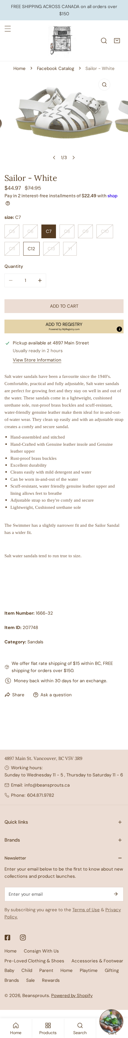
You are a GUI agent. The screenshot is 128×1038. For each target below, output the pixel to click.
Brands (11, 980)
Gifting (112, 970)
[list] (64, 120)
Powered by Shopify (72, 996)
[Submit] (116, 894)
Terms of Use (86, 910)
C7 (48, 231)
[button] (117, 40)
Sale (30, 980)
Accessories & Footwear (97, 961)
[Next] (73, 158)
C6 (30, 231)
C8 (67, 231)
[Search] (103, 40)
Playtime (89, 970)
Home (19, 68)
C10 (105, 231)
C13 (51, 249)
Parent (46, 970)
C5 (12, 231)
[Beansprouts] (62, 41)
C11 (12, 249)
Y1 (70, 249)
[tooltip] (119, 329)
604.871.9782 (40, 795)
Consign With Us (41, 951)
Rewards (51, 980)
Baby (9, 970)
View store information (37, 360)
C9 (85, 231)
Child (26, 970)
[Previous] (54, 158)
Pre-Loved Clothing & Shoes (34, 961)
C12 (31, 249)
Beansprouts (35, 996)
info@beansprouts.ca (47, 785)
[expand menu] (7, 28)
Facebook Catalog (55, 68)
